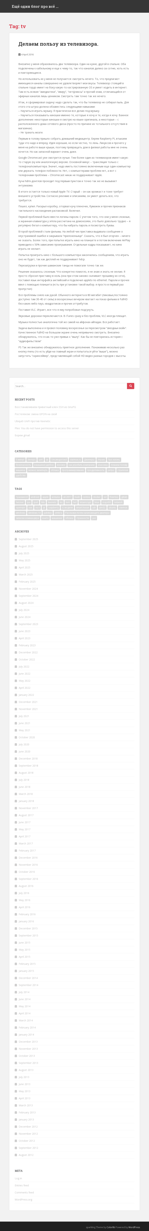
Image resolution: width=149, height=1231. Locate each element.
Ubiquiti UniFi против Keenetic (33, 421)
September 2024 (28, 595)
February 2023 (27, 645)
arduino (56, 497)
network (118, 502)
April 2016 (24, 907)
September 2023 (28, 624)
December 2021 (28, 702)
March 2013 (26, 1105)
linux (96, 502)
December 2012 (28, 1126)
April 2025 (24, 567)
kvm (68, 502)
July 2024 (24, 610)
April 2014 (24, 1013)
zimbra (58, 512)
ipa (28, 502)
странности (82, 518)
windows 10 (34, 512)
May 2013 (24, 1091)
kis (61, 502)
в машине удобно (44, 464)
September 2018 (28, 765)
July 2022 (24, 666)
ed (105, 497)
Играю (101, 459)
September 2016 (28, 879)
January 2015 (26, 971)
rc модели (67, 507)
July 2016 (24, 893)
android (35, 497)
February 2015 (27, 963)
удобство (21, 475)
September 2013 (28, 1063)
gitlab (124, 497)
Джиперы (89, 459)
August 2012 (26, 1155)
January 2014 (26, 1034)
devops (31, 459)
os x (37, 507)
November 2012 (28, 1133)
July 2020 (24, 744)
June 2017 (24, 822)
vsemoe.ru (75, 459)
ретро (111, 470)
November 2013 (28, 1048)
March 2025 (26, 574)
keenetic (52, 502)
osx (30, 507)
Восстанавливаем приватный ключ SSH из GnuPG (45, 407)
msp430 (106, 502)
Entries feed (22, 1185)
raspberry (53, 507)
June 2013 (24, 1084)
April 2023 (24, 638)
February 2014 (27, 1027)
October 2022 (27, 659)
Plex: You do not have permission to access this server (47, 428)
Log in (18, 1178)
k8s (43, 502)
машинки (57, 518)
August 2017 (26, 815)
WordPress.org (23, 1199)
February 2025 (27, 581)
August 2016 (26, 886)
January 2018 (26, 801)
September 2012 (28, 1148)
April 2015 (24, 956)
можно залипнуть (38, 470)
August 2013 (26, 1070)
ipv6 (36, 502)
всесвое (61, 464)
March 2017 (26, 843)
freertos (114, 497)
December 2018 (28, 758)
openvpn (20, 507)
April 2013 (24, 1098)
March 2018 (26, 794)
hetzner (20, 502)
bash (77, 497)
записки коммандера (27, 518)
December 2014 (28, 978)
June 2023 (24, 631)
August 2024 (26, 603)
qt (47, 459)
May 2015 (24, 949)
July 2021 (24, 716)
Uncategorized (59, 459)
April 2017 (24, 836)
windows (20, 512)
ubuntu (112, 507)
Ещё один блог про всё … (35, 6)
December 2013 (28, 1041)
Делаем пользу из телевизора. (58, 43)
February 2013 (27, 1112)
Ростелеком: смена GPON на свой (36, 414)
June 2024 (24, 617)
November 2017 (28, 808)
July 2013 (24, 1077)
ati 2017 (67, 497)
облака (55, 470)
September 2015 (28, 935)
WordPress (134, 1227)
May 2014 (24, 1006)
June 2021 (24, 723)
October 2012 (27, 1140)
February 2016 (27, 914)
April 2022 (24, 687)
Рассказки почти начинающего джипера (87, 512)
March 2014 (26, 1020)
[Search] (130, 386)
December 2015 (28, 928)
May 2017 (24, 829)
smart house (82, 507)
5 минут (20, 459)
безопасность (23, 464)
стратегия (123, 470)
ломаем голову (119, 464)
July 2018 (24, 779)
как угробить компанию (82, 464)
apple (46, 497)
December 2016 (28, 857)
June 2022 (24, 673)
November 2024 (28, 588)
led (74, 502)
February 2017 (27, 850)
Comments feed (24, 1192)
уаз (94, 518)
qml (41, 459)
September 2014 (28, 985)
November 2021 (28, 709)
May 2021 (24, 730)
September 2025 (28, 539)
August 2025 (26, 546)
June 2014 (24, 999)
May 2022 (24, 680)
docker (96, 497)
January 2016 (26, 921)
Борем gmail (22, 435)
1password (22, 497)
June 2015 (24, 942)
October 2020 (27, 737)
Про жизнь (114, 459)
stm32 (102, 507)
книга (45, 518)
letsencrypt (85, 502)
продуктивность (95, 470)
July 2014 (24, 992)
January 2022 (26, 695)
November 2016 (28, 864)
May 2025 (24, 560)
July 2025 (24, 553)
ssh (94, 507)
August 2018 (26, 772)
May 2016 (24, 900)
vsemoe (123, 507)
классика (103, 464)
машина (20, 470)
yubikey (48, 512)
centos (86, 497)
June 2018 (24, 787)
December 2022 (28, 652)
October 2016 (27, 871)
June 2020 (24, 751)
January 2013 (26, 1119)
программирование (73, 470)
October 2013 (27, 1056)
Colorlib (111, 1227)
